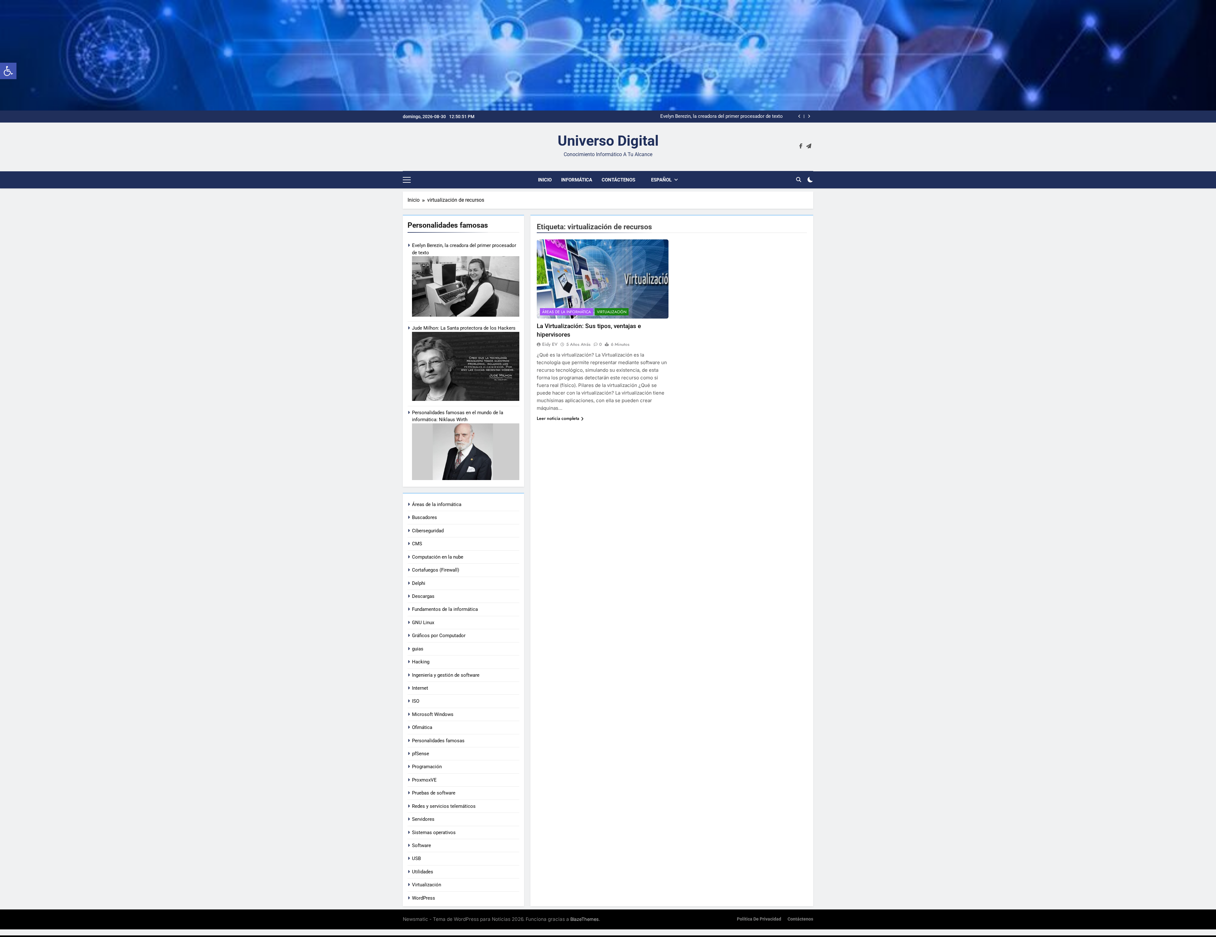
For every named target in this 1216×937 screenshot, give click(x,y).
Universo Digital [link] (608, 140)
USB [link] (416, 858)
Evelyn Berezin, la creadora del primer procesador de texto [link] (721, 116)
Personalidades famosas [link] (438, 741)
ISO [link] (415, 701)
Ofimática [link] (422, 727)
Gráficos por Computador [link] (439, 635)
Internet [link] (420, 688)
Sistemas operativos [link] (434, 832)
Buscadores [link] (424, 517)
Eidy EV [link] (550, 344)
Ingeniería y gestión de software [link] (445, 675)
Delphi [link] (418, 583)
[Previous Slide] (799, 116)
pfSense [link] (420, 754)
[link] (8, 71)
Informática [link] (576, 180)
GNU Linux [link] (423, 622)
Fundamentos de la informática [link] (445, 609)
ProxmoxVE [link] (424, 780)
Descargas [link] (423, 596)
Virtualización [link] (426, 885)
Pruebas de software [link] (433, 793)
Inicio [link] (545, 180)
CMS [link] (417, 544)
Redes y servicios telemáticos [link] (444, 806)
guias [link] (417, 649)
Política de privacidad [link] (759, 919)
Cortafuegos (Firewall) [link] (435, 570)
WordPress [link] (423, 898)
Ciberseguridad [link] (428, 531)
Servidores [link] (423, 819)
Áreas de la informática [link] (436, 504)
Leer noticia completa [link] (558, 418)
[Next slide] (809, 116)
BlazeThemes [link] (584, 919)
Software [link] (421, 845)
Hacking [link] (420, 662)
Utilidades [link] (422, 872)
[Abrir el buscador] (798, 179)
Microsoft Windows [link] (432, 714)
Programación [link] (427, 766)
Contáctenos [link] (618, 180)
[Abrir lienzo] (407, 180)
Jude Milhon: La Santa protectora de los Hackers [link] (464, 328)
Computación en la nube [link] (437, 557)
